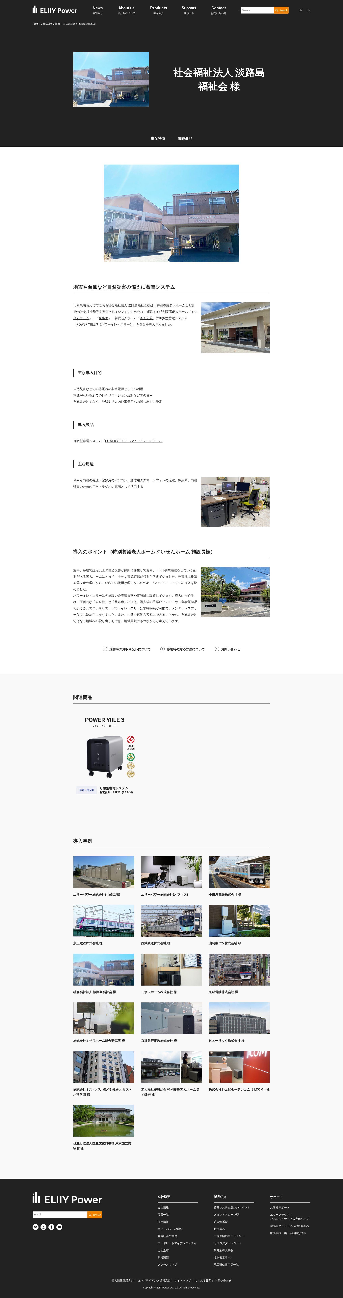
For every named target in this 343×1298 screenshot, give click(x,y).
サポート (189, 10)
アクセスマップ (167, 1264)
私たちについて (127, 10)
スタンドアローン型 (226, 1214)
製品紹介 (158, 10)
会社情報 (163, 1207)
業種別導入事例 (223, 1250)
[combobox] (257, 10)
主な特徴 (158, 138)
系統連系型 (221, 1221)
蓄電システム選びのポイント (232, 1207)
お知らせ (97, 10)
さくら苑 (146, 318)
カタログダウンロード (228, 1243)
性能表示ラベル (223, 1257)
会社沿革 (163, 1250)
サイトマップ (182, 1280)
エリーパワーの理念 (170, 1229)
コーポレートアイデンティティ (177, 1243)
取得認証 (163, 1257)
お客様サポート (280, 1207)
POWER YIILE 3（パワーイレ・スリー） (104, 324)
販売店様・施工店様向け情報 (288, 1233)
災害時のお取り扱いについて (130, 649)
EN (308, 10)
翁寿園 (103, 318)
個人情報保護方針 (123, 1280)
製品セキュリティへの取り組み (289, 1226)
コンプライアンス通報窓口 (154, 1280)
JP (301, 10)
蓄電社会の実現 (167, 1236)
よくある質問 (203, 1280)
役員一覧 (163, 1214)
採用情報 (163, 1221)
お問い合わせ (218, 10)
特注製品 (219, 1229)
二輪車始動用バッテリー (229, 1236)
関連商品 (185, 138)
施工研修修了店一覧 (226, 1264)
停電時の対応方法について (186, 649)
